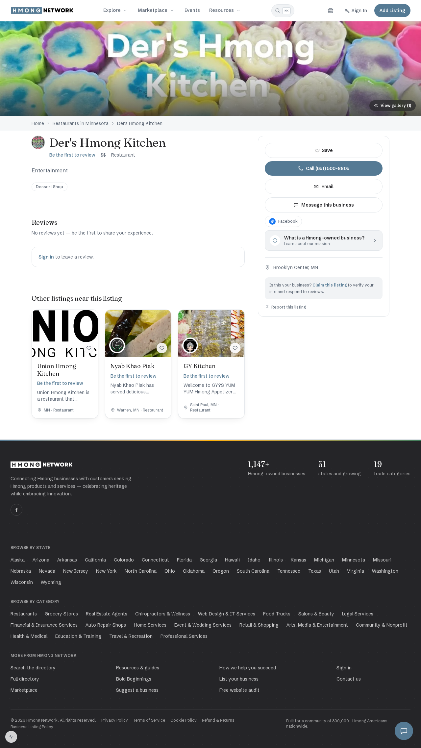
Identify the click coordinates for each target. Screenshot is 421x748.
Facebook (288, 221)
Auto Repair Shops (106, 625)
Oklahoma (194, 571)
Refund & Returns (218, 720)
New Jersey (75, 571)
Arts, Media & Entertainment (317, 625)
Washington (385, 571)
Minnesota (353, 560)
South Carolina (253, 571)
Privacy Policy (114, 720)
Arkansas (67, 560)
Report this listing (288, 307)
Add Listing (392, 10)
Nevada (47, 571)
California (95, 560)
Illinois (275, 560)
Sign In (359, 10)
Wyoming (51, 582)
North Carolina (141, 571)
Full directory (25, 679)
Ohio (169, 571)
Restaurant (123, 155)
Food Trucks (276, 614)
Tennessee (288, 571)
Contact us (348, 679)
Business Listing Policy (32, 726)
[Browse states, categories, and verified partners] (125, 10)
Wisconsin (22, 582)
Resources (221, 10)
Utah (334, 571)
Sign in (46, 257)
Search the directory (33, 668)
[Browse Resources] (238, 10)
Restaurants (24, 614)
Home (38, 123)
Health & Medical (29, 636)
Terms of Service (149, 720)
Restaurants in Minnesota (81, 123)
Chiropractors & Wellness (162, 614)
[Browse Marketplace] (172, 10)
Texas (314, 571)
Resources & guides (137, 668)
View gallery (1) (396, 105)
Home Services (150, 625)
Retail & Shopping (259, 625)
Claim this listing (329, 285)
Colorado (124, 560)
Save (327, 150)
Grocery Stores (61, 614)
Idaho (254, 560)
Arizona (41, 560)
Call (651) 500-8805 (327, 168)
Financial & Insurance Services (44, 625)
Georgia (208, 560)
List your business (239, 679)
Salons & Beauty (316, 614)
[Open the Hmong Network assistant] (404, 731)
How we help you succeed (247, 668)
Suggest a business (137, 690)
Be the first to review (72, 155)
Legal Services (357, 614)
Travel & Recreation (131, 636)
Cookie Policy (183, 720)
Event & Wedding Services (203, 625)
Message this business (327, 205)
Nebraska (21, 571)
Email (327, 186)
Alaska (18, 560)
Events (192, 10)
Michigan (324, 560)
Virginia (355, 571)
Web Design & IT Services (226, 614)
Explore (112, 10)
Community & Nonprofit (382, 625)
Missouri (382, 560)
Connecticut (155, 560)
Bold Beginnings (133, 679)
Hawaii (232, 560)
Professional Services (184, 636)
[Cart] (330, 10)
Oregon (220, 571)
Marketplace (152, 10)
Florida (184, 560)
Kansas (298, 560)
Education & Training (78, 636)
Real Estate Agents (106, 614)
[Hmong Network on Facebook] (16, 510)
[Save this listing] (89, 348)
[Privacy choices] (11, 737)
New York (106, 571)
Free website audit (239, 690)
